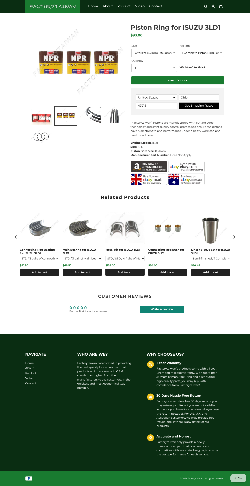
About (29, 368)
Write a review (161, 309)
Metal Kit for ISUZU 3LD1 (122, 249)
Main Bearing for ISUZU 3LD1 (79, 251)
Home (29, 363)
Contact (30, 383)
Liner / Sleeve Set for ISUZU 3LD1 (210, 251)
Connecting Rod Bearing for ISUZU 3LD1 (37, 251)
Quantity (137, 60)
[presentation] (15, 237)
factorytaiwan (195, 478)
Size (134, 45)
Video (29, 378)
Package (185, 45)
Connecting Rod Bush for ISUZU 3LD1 (166, 251)
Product (30, 373)
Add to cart (39, 272)
